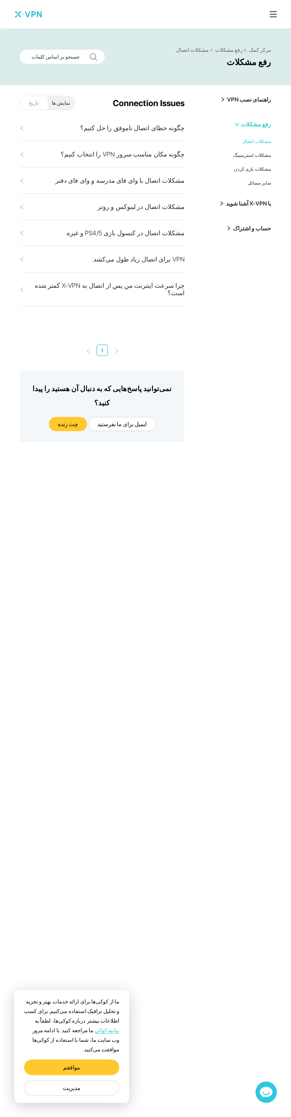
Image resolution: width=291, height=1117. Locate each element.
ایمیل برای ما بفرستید (122, 424)
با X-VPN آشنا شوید (248, 203)
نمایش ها (61, 103)
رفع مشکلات (256, 124)
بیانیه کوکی (107, 1030)
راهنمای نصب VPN (249, 99)
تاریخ (34, 103)
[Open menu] (273, 14)
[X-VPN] (28, 14)
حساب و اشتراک (252, 228)
